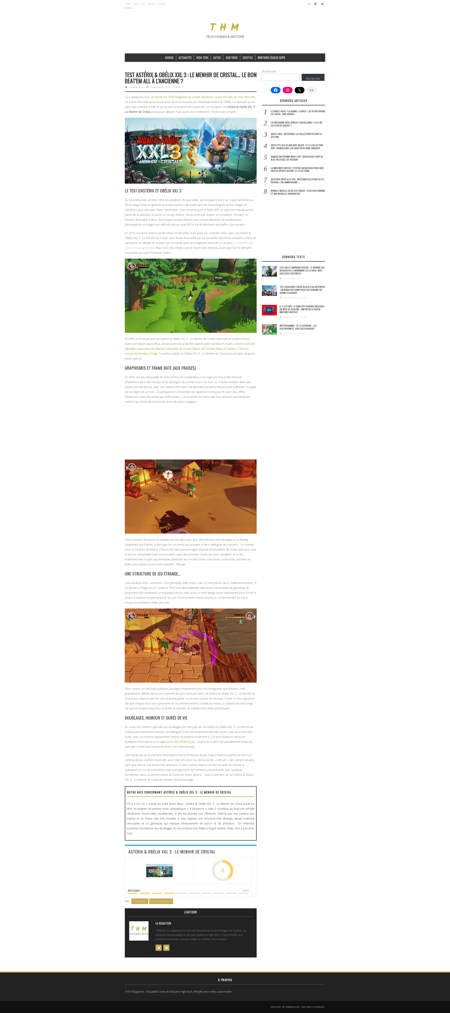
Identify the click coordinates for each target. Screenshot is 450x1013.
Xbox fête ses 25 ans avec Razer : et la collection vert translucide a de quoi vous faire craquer (297, 146)
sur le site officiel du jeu (180, 742)
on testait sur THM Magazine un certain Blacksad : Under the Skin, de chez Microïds (203, 97)
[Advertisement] (191, 432)
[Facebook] (309, 4)
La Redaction (135, 87)
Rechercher (269, 71)
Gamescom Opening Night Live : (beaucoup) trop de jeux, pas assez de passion (297, 158)
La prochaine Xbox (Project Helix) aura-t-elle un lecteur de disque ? (296, 124)
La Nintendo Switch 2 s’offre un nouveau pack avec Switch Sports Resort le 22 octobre (297, 169)
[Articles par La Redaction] (139, 931)
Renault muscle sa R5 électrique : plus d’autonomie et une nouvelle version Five (298, 192)
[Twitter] (322, 4)
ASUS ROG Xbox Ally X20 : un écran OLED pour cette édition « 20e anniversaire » (297, 180)
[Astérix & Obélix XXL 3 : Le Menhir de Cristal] (159, 870)
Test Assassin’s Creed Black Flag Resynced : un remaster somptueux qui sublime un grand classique (302, 289)
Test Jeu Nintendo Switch (161, 901)
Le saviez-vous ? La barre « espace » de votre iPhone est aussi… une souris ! (298, 112)
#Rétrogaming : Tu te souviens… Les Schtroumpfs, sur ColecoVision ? (298, 327)
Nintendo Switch (140, 901)
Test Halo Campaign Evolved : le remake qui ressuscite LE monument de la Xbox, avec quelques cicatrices (301, 270)
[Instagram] (315, 4)
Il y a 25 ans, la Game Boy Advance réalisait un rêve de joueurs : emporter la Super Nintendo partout (301, 309)
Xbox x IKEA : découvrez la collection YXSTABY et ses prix (296, 135)
